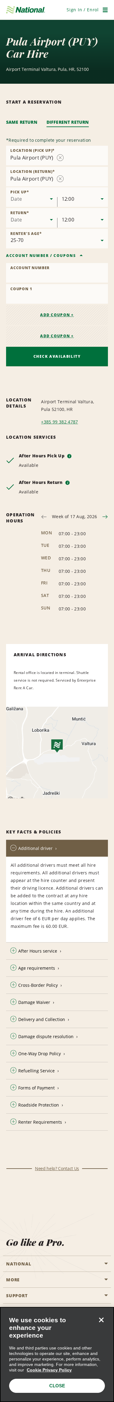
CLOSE (57, 1385)
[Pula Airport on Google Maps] (57, 752)
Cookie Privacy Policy (49, 1369)
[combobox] (31, 197)
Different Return (68, 122)
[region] (57, 1354)
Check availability (57, 356)
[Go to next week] (105, 517)
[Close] (101, 1319)
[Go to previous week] (44, 517)
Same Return (21, 122)
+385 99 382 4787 (59, 422)
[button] (83, 10)
